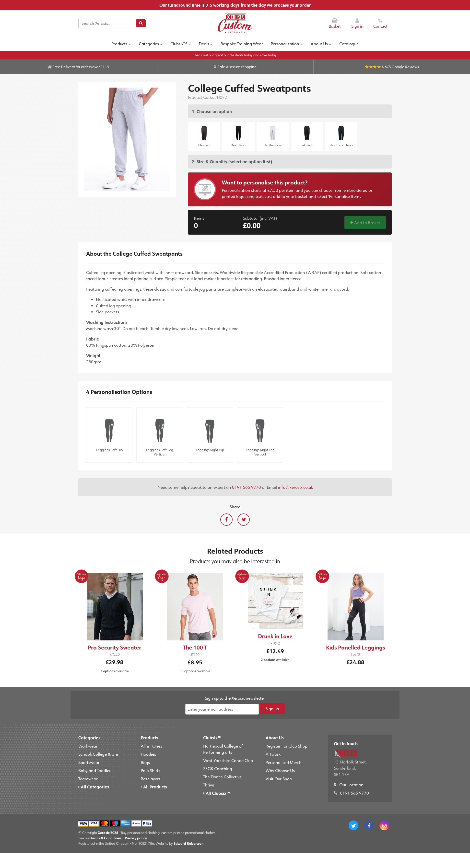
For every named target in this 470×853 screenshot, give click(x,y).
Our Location (351, 784)
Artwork (273, 754)
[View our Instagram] (384, 825)
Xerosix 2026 (108, 832)
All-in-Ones (151, 746)
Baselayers (150, 778)
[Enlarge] (127, 139)
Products (119, 43)
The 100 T (195, 647)
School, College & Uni (98, 754)
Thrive (208, 784)
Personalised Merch (284, 762)
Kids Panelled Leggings (355, 647)
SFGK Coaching (217, 768)
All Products (154, 786)
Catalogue (349, 43)
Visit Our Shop (279, 778)
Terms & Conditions (106, 838)
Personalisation (285, 43)
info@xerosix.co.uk (295, 487)
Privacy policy (136, 838)
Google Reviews (405, 66)
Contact (380, 26)
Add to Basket (366, 222)
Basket (335, 26)
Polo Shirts (150, 770)
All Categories (94, 786)
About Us (319, 43)
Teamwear (88, 778)
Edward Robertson (188, 843)
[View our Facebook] (369, 825)
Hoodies (148, 754)
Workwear (87, 746)
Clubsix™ (178, 43)
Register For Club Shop (286, 746)
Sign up (272, 708)
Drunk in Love (275, 636)
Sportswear (88, 762)
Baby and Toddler (94, 770)
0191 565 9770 (246, 487)
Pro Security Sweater (114, 647)
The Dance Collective (222, 776)
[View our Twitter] (353, 825)
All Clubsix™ (217, 793)
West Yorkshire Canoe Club (228, 760)
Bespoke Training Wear (242, 43)
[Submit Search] (141, 23)
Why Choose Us (280, 770)
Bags (145, 762)
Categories (149, 43)
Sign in (357, 26)
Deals (204, 43)
